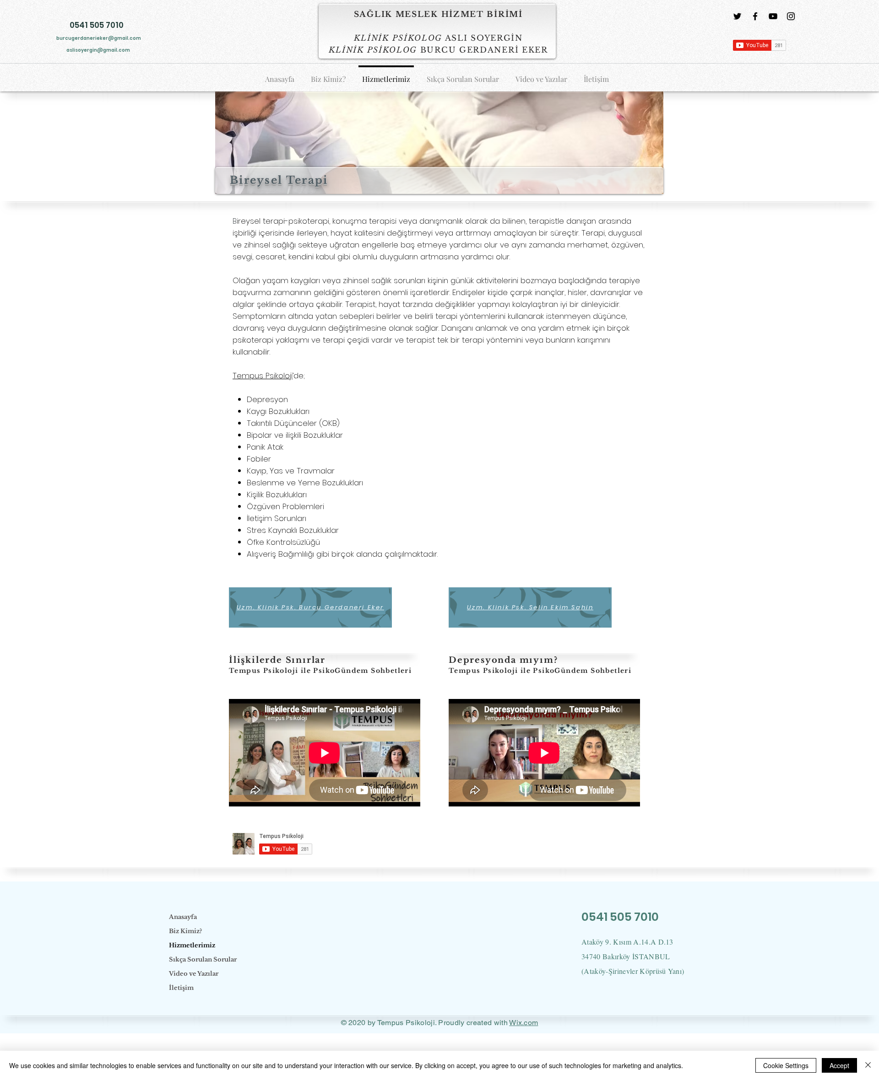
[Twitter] (737, 16)
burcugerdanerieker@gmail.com (98, 38)
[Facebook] (755, 16)
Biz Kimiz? (185, 931)
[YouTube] (773, 16)
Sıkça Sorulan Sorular (203, 959)
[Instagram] (791, 16)
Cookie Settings (785, 1065)
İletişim (181, 988)
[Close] (868, 1065)
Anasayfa (183, 917)
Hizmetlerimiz (192, 945)
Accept (839, 1065)
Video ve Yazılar (193, 974)
